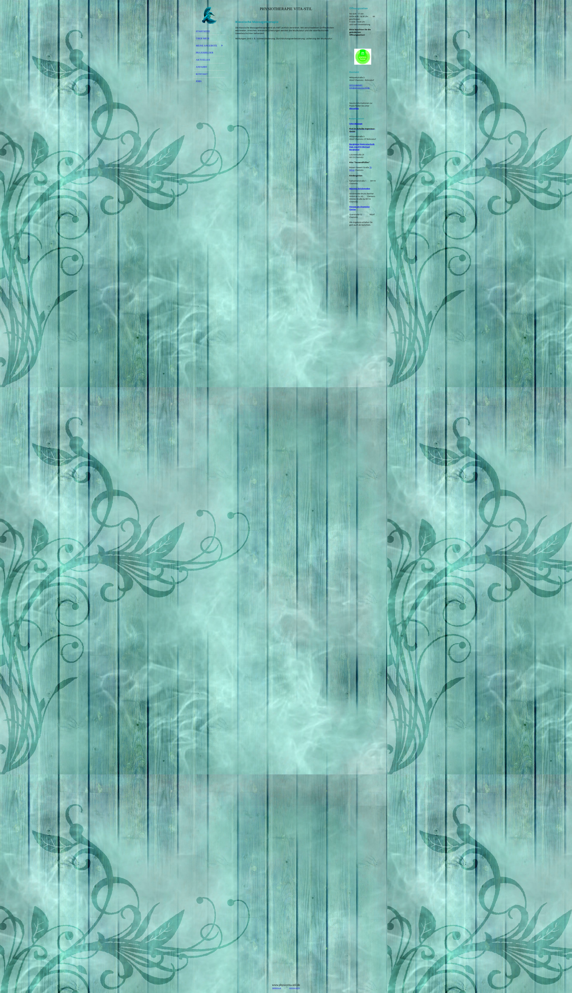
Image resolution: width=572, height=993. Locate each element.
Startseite (203, 31)
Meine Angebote (206, 45)
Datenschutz (294, 988)
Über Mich (202, 38)
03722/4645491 (356, 85)
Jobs (199, 81)
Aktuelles (203, 60)
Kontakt (202, 74)
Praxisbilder (204, 52)
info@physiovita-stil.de (359, 88)
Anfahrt (201, 67)
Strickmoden (359, 188)
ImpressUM (276, 988)
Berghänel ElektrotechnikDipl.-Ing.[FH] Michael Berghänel (361, 147)
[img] (209, 15)
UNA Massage (355, 123)
